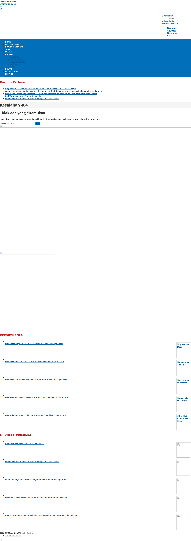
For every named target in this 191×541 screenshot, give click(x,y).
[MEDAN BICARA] (8, 4)
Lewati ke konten (8, 1)
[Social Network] (163, 26)
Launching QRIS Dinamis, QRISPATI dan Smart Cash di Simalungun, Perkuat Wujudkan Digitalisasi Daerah (54, 91)
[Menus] (1, 6)
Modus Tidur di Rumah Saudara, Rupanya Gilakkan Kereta (32, 98)
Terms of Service (13, 535)
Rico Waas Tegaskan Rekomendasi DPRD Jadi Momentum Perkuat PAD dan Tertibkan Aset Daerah (51, 93)
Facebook (173, 28)
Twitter (172, 31)
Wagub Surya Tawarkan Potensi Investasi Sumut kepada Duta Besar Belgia (40, 88)
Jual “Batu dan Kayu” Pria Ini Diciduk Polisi (24, 96)
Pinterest (173, 33)
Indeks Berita (26, 533)
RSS (170, 36)
